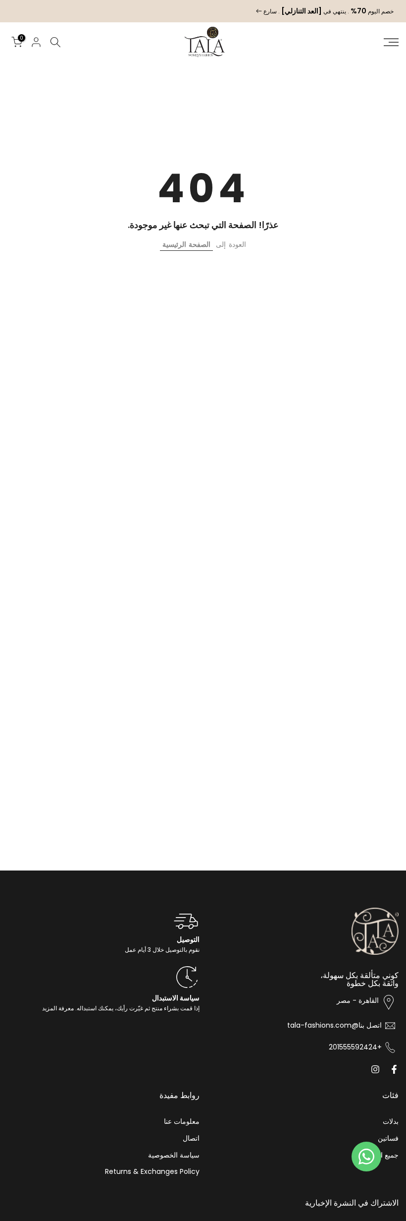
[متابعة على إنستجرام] (375, 1069)
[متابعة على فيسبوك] (394, 1069)
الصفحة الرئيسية (186, 244)
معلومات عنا (182, 1121)
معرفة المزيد (58, 1008)
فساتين (388, 1138)
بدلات (391, 1121)
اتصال (191, 1138)
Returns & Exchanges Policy (152, 1171)
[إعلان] (203, 11)
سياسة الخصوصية (174, 1155)
